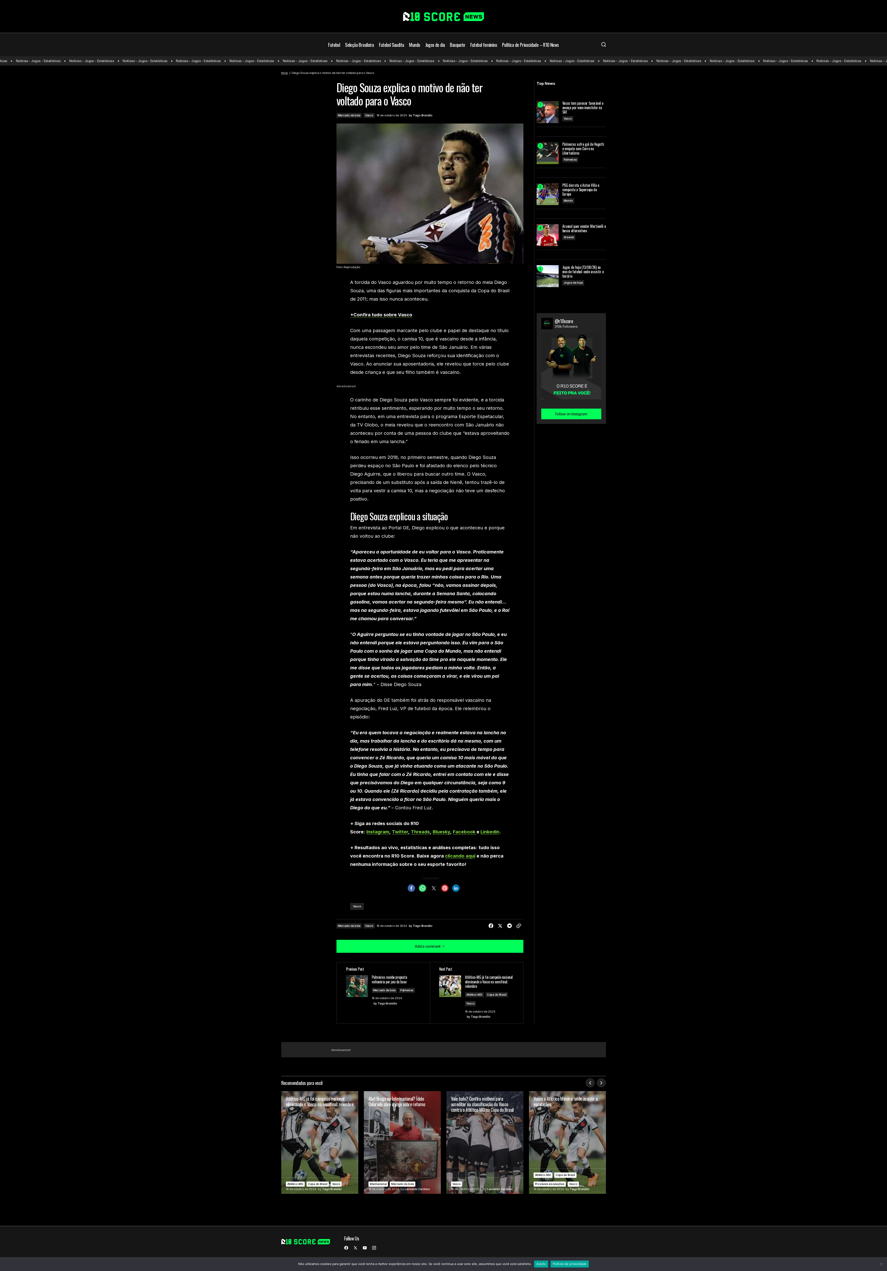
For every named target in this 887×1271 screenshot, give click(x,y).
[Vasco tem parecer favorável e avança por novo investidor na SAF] (548, 112)
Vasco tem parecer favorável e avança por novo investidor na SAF (582, 107)
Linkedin (489, 832)
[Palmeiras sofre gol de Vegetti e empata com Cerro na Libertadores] (548, 153)
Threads (420, 832)
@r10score (564, 321)
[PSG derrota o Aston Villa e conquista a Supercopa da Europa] (548, 194)
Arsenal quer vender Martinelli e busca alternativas (584, 228)
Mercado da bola (349, 115)
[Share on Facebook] (491, 926)
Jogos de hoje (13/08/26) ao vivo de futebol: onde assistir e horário (583, 272)
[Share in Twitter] (500, 926)
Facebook (465, 832)
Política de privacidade (569, 1264)
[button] (603, 44)
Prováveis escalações (549, 1184)
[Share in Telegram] (509, 926)
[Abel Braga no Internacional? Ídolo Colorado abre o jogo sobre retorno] (402, 1142)
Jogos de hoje (573, 282)
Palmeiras (406, 990)
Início (284, 73)
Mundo (568, 200)
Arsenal (569, 237)
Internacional (378, 1184)
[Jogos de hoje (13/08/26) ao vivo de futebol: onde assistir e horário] (548, 276)
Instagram (377, 832)
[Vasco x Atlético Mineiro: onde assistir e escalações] (567, 1142)
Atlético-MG (474, 994)
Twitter (400, 832)
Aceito (541, 1264)
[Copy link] (518, 926)
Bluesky (441, 832)
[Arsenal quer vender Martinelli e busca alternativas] (548, 235)
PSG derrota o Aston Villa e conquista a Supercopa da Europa (580, 190)
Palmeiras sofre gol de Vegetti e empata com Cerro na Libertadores (583, 149)
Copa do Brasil (496, 994)
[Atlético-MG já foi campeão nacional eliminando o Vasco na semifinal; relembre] (319, 1142)
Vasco (369, 115)
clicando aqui (460, 856)
